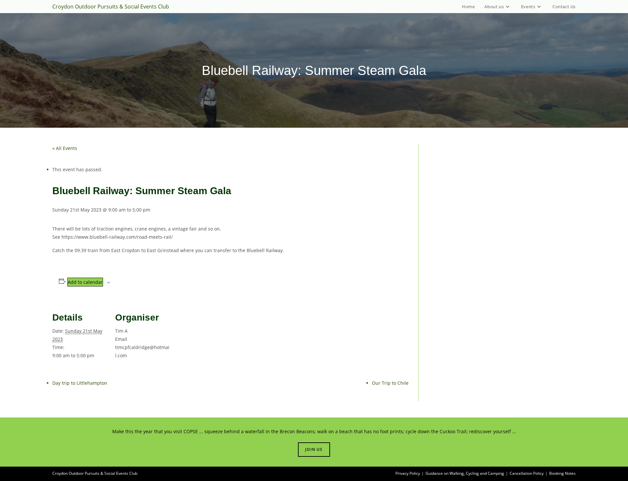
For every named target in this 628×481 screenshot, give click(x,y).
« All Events (64, 148)
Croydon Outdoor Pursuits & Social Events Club (110, 6)
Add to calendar (85, 282)
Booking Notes (562, 473)
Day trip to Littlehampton (79, 383)
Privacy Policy (407, 473)
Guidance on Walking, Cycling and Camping (465, 473)
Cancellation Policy (527, 473)
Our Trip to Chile (390, 383)
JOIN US (314, 449)
